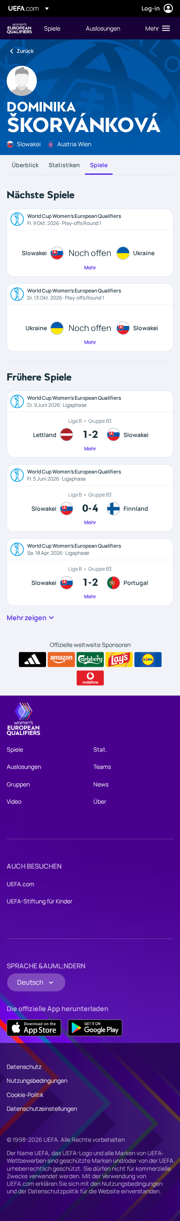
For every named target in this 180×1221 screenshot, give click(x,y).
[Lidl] (148, 659)
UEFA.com (20, 884)
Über (99, 801)
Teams (102, 767)
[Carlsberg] (90, 659)
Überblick (25, 165)
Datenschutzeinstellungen (42, 1108)
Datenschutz (24, 1067)
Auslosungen (24, 767)
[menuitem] (58, 28)
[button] (156, 28)
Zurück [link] (25, 50)
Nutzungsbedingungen (37, 1080)
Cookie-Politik (25, 1095)
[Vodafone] (90, 678)
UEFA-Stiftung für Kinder (39, 901)
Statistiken (64, 165)
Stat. (100, 749)
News (100, 784)
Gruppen (18, 784)
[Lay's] (119, 659)
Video (14, 801)
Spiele (99, 165)
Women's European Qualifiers (19, 28)
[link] (52, 28)
